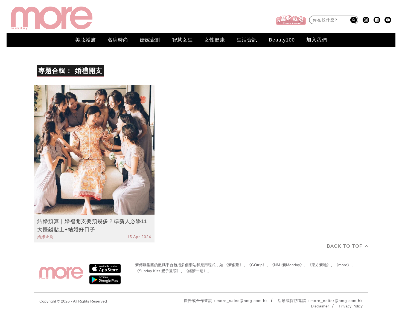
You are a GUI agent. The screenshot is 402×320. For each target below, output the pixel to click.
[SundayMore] (51, 18)
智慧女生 (182, 40)
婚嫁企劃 (150, 40)
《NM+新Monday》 (287, 265)
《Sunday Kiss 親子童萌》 (157, 271)
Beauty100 (282, 40)
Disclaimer (320, 306)
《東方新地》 (319, 265)
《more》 (342, 265)
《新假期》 (233, 265)
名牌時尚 (117, 40)
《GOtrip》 (256, 265)
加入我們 (316, 40)
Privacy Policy (351, 306)
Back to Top (345, 246)
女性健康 (214, 40)
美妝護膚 (85, 40)
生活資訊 (247, 40)
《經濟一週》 (195, 271)
